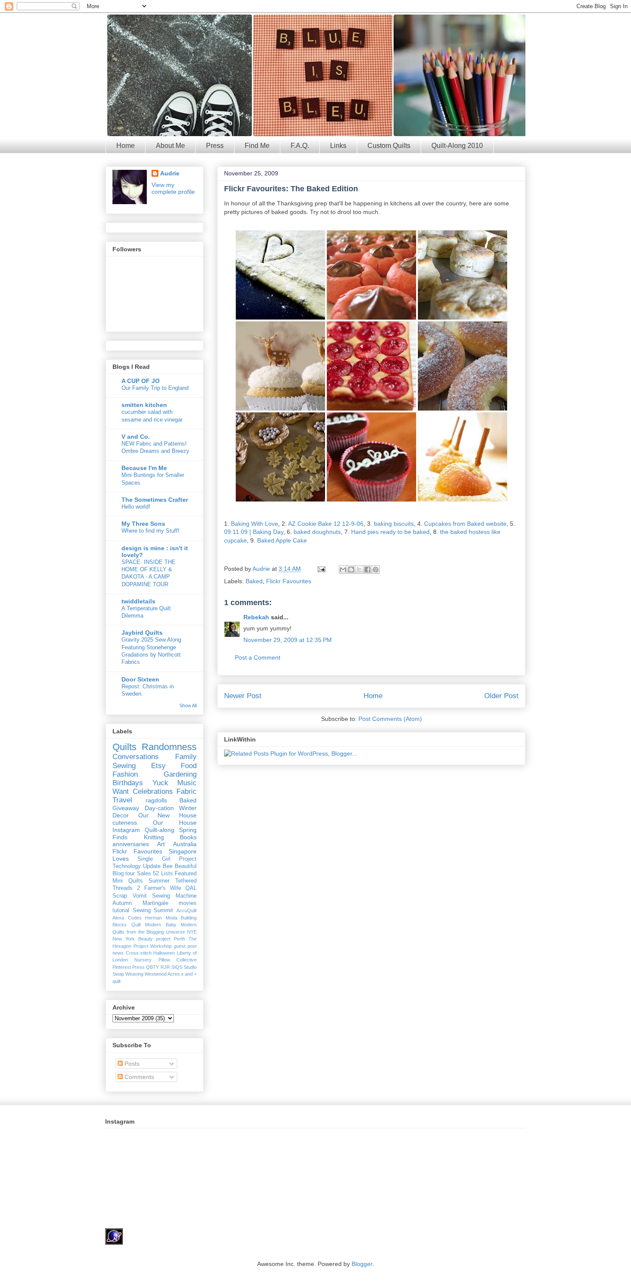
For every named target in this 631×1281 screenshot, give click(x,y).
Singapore (183, 851)
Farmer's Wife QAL (170, 888)
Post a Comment (257, 657)
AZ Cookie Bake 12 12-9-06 (326, 523)
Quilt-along (159, 829)
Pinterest (121, 967)
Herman (153, 917)
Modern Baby (160, 924)
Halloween (164, 952)
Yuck (160, 783)
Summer (159, 881)
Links (338, 145)
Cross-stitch (139, 952)
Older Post (501, 696)
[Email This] (343, 569)
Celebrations (153, 791)
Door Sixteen (140, 679)
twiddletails (138, 601)
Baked (254, 581)
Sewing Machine (174, 896)
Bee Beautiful (180, 866)
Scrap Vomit (129, 896)
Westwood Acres (162, 974)
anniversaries (130, 844)
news (118, 952)
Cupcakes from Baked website (465, 523)
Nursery (143, 959)
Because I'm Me (144, 467)
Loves (120, 858)
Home (125, 145)
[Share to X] (359, 569)
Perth (179, 938)
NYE (192, 931)
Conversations (135, 757)
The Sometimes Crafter (154, 499)
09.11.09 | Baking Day (253, 531)
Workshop (161, 946)
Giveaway (125, 808)
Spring (188, 829)
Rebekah (256, 617)
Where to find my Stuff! (150, 530)
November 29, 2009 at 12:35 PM (287, 639)
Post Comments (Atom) (390, 718)
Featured (186, 874)
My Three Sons (143, 523)
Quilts (124, 746)
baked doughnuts (317, 531)
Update (152, 866)
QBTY (152, 967)
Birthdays (127, 783)
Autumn (122, 903)
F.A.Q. (300, 145)
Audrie (262, 568)
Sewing (124, 766)
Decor (120, 815)
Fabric (186, 791)
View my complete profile (173, 188)
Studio (190, 967)
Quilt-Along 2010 (457, 145)
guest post (185, 946)
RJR (165, 967)
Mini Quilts (127, 881)
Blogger (362, 1263)
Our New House (167, 815)
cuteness (124, 822)
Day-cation (159, 808)
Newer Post (242, 696)
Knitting (154, 837)
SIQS (176, 967)
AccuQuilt (186, 910)
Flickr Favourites (288, 581)
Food (189, 766)
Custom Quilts (388, 145)
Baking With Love (254, 523)
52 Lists (163, 874)
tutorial (120, 910)
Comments (138, 1076)
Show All (188, 705)
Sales (144, 874)
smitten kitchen (144, 404)
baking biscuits (394, 523)
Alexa (118, 917)
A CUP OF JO (140, 380)
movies (188, 903)
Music (187, 783)
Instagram (126, 829)
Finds (119, 837)
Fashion (125, 774)
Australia (185, 844)
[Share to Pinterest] (375, 569)
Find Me (257, 145)
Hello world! (135, 506)
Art (161, 844)
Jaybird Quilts (142, 632)
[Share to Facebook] (367, 569)
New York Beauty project (141, 938)
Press (215, 145)
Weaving (134, 974)
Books (188, 837)
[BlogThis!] (351, 569)
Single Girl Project (167, 859)
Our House (175, 822)
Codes (135, 917)
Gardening (180, 774)
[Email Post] (321, 568)
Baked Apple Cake (282, 540)
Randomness (169, 746)
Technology (126, 866)
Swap (118, 974)
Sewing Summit (153, 910)
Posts (131, 1063)
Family (186, 757)
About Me (170, 145)
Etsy (158, 766)
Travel (122, 800)
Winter (188, 808)
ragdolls (156, 800)
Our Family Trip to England (154, 388)
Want (120, 791)
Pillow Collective (177, 959)
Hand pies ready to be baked (390, 531)
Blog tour (123, 874)
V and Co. (135, 436)
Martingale (155, 903)
